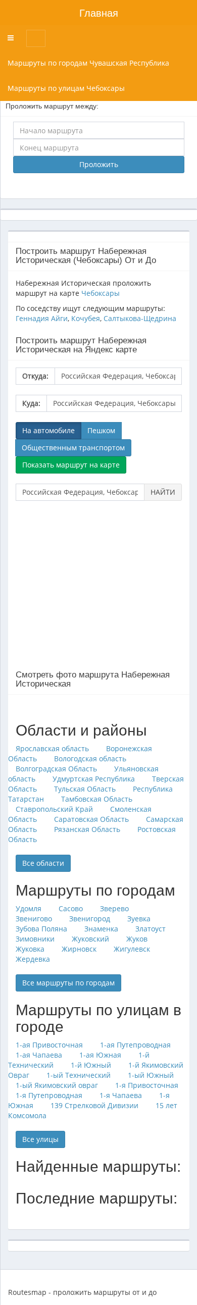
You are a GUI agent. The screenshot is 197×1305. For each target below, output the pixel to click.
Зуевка (139, 918)
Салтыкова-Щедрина (140, 318)
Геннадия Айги (42, 318)
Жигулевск (132, 949)
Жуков (136, 939)
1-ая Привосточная (49, 1045)
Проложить (98, 164)
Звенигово (34, 918)
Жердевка (33, 959)
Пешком (101, 430)
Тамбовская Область (96, 799)
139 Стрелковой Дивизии (94, 1105)
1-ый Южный (151, 1075)
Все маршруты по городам (68, 982)
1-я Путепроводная (49, 1095)
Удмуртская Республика (94, 779)
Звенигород (89, 918)
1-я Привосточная (146, 1085)
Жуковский (90, 939)
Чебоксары (100, 293)
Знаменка (101, 928)
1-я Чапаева (121, 1095)
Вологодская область (90, 758)
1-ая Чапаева (39, 1055)
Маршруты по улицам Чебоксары (66, 88)
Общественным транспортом (73, 447)
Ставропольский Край (54, 809)
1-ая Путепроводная (135, 1045)
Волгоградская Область (56, 768)
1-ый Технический (78, 1075)
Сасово (71, 908)
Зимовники (35, 939)
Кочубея (85, 318)
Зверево (114, 908)
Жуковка (30, 949)
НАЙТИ (163, 492)
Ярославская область (52, 748)
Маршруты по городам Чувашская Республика (88, 63)
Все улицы (40, 1139)
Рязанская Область (87, 829)
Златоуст (150, 928)
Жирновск (79, 949)
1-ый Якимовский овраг (57, 1085)
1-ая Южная (100, 1055)
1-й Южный (91, 1065)
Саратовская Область (91, 819)
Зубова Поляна (41, 928)
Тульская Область (85, 789)
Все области (43, 863)
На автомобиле (48, 430)
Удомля (28, 908)
